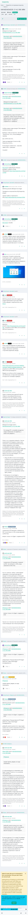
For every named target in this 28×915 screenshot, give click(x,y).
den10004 (6, 677)
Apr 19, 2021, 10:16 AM (17, 186)
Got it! (14, 903)
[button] (2, 913)
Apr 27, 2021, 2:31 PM (10, 647)
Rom (5, 254)
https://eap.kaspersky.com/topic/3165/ (15, 197)
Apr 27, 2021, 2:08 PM (10, 554)
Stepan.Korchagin (6, 25)
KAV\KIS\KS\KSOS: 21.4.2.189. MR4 (11, 32)
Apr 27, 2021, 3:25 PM (10, 678)
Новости (15, 12)
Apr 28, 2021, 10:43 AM (10, 818)
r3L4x (5, 295)
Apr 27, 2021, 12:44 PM (10, 422)
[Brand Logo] (5, 2)
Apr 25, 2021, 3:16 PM (10, 322)
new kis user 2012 (8, 390)
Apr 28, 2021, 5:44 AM (10, 700)
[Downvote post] (24, 82)
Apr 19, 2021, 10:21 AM (10, 220)
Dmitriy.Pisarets (7, 164)
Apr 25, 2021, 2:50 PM (14, 254)
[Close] (25, 873)
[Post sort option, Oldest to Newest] (2, 19)
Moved (9, 12)
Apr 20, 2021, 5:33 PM (20, 234)
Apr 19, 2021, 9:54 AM (17, 29)
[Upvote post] (19, 82)
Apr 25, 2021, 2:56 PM (10, 297)
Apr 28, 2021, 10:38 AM (10, 749)
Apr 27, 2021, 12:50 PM (10, 528)
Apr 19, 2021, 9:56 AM (10, 165)
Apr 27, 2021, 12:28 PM (10, 392)
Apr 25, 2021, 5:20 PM (20, 343)
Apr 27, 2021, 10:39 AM (10, 363)
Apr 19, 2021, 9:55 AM (10, 94)
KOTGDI (6, 234)
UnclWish (6, 29)
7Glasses (6, 526)
